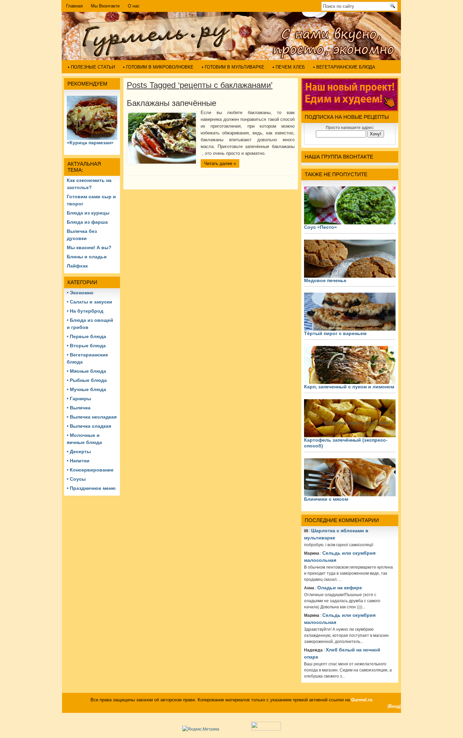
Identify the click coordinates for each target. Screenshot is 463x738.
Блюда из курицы (88, 213)
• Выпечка (78, 407)
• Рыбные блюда (87, 380)
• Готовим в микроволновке (158, 67)
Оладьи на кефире (339, 587)
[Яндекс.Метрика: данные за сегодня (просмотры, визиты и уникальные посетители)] (200, 729)
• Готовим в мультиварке (233, 67)
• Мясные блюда (86, 371)
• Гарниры (79, 398)
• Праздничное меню (91, 488)
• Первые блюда (86, 336)
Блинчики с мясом (326, 499)
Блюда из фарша (87, 222)
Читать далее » (220, 163)
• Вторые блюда (86, 345)
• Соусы (76, 479)
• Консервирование (90, 470)
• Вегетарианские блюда (344, 67)
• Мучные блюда (86, 389)
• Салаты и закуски (89, 302)
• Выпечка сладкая (89, 426)
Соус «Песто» (320, 227)
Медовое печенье (325, 280)
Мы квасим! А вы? (89, 247)
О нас (134, 5)
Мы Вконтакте (105, 5)
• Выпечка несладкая (92, 417)
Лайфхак (77, 266)
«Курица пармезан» (90, 142)
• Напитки (78, 460)
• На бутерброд (85, 311)
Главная (74, 5)
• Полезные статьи (91, 67)
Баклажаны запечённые (171, 103)
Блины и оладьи (87, 256)
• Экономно (80, 292)
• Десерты (79, 451)
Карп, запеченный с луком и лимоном (349, 386)
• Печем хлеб (289, 67)
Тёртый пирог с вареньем (335, 333)
